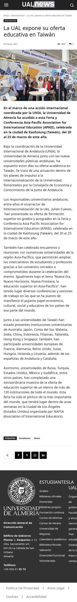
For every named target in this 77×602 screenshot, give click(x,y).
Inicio (6, 15)
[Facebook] (18, 455)
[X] (26, 455)
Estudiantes (24, 438)
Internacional (18, 15)
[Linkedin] (43, 455)
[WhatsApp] (34, 455)
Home (37, 438)
